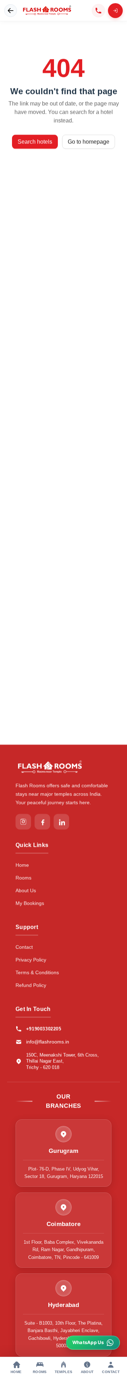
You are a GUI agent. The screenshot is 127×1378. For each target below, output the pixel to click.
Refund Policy (31, 985)
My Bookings (30, 903)
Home (22, 865)
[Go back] (10, 10)
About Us (26, 890)
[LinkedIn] (61, 821)
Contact (24, 947)
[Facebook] (42, 821)
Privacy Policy (31, 959)
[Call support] (98, 10)
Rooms (23, 877)
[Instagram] (23, 821)
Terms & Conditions (37, 972)
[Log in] (115, 10)
